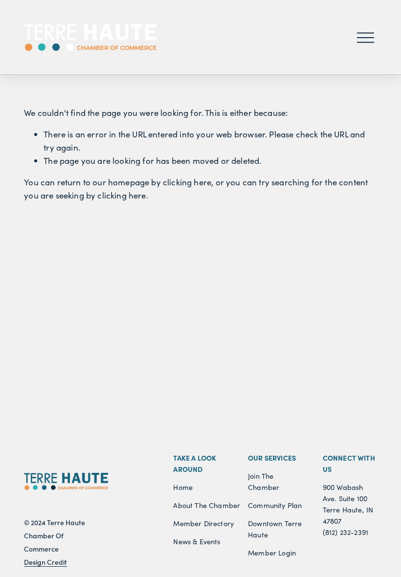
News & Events (196, 541)
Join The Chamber (263, 481)
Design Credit (45, 562)
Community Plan (275, 505)
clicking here (187, 182)
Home (183, 487)
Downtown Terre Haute (275, 528)
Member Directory (203, 523)
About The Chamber (206, 505)
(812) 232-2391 (345, 532)
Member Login (272, 552)
